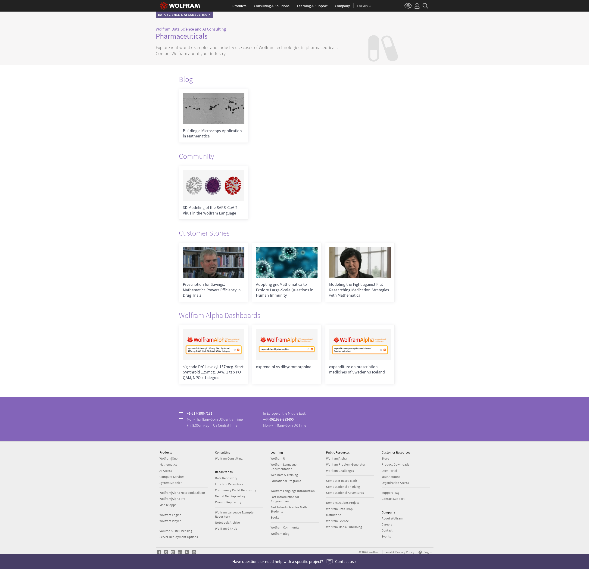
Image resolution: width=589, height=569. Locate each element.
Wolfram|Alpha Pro (172, 499)
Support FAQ (390, 493)
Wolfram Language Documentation (283, 466)
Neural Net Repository (230, 496)
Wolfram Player (170, 521)
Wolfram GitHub (226, 528)
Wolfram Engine (170, 515)
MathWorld (333, 515)
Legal (388, 552)
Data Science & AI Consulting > (184, 14)
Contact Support (393, 499)
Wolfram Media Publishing (344, 527)
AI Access (165, 471)
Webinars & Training (284, 475)
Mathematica (168, 464)
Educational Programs (286, 481)
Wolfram (374, 552)
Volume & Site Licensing (175, 531)
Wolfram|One (168, 458)
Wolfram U (278, 458)
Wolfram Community (285, 527)
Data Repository (226, 478)
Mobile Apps (167, 505)
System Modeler (170, 483)
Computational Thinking (343, 487)
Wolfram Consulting (229, 458)
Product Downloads (395, 464)
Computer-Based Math (341, 481)
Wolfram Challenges (340, 471)
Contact (387, 530)
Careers (387, 524)
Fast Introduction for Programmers (285, 499)
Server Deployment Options (178, 537)
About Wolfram (392, 518)
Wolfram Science (337, 521)
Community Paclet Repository (235, 490)
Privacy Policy (404, 552)
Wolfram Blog (280, 534)
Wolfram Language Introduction (293, 491)
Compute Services (171, 477)
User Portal (389, 471)
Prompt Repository (228, 502)
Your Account (391, 477)
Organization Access (395, 483)
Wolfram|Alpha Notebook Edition (182, 493)
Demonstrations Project (342, 503)
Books (275, 517)
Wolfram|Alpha (336, 458)
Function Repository (229, 484)
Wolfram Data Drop (339, 509)
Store (385, 458)
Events (386, 536)
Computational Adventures (345, 493)
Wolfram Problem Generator (345, 464)
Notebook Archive (227, 522)
